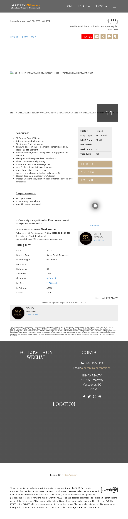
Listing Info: (23, 245)
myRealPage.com (70, 475)
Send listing (87, 172)
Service (99, 6)
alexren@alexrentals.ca (96, 367)
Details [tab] (14, 37)
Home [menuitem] (69, 6)
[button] (84, 396)
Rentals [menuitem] (82, 6)
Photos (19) (87, 164)
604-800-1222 (99, 239)
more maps (95, 225)
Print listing (87, 180)
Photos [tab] (24, 37)
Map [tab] (33, 37)
